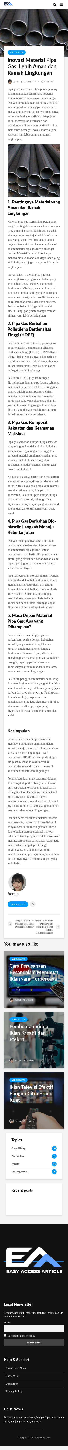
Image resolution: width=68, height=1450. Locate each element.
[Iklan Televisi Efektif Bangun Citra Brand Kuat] (34, 1100)
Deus (48, 1437)
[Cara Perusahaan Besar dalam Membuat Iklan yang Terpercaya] (34, 979)
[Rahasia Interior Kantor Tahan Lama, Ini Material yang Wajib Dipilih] (18, 1202)
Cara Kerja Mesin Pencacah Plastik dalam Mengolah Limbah (43, 1221)
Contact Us (12, 1375)
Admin (16, 81)
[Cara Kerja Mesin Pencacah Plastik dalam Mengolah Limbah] (18, 1221)
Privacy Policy (14, 1391)
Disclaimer (12, 1383)
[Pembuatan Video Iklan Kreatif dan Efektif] (34, 1039)
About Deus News (16, 1368)
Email (7, 1322)
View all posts (18, 904)
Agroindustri (17, 52)
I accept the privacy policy (21, 1336)
